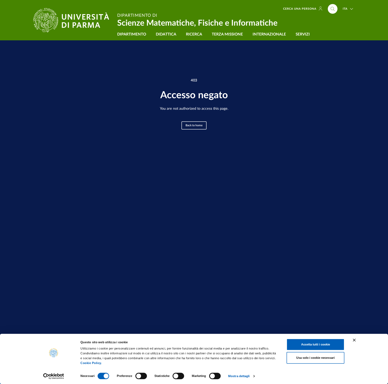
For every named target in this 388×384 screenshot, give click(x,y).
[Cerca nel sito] (332, 9)
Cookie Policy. (91, 363)
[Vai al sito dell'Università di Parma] (72, 20)
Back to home (194, 125)
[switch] (141, 376)
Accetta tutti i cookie (315, 344)
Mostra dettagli (239, 376)
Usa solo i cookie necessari (315, 357)
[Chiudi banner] (354, 340)
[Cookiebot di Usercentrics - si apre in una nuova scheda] (53, 376)
